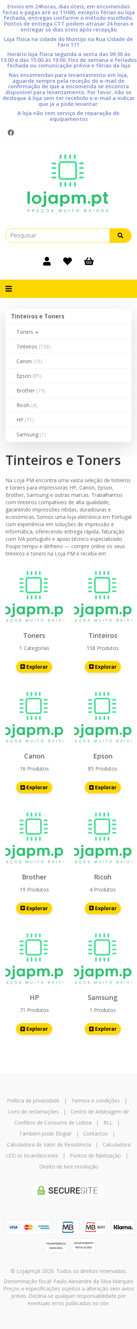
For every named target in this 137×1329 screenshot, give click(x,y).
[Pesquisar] (121, 235)
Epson (29, 375)
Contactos (95, 1133)
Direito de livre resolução (68, 1166)
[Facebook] (10, 132)
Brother (30, 390)
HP (25, 419)
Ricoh (26, 405)
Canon (29, 361)
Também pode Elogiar (45, 1133)
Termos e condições (95, 1100)
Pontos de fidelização (95, 1155)
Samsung (31, 434)
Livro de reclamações (33, 1111)
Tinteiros (33, 346)
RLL (108, 1122)
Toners (25, 331)
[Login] (47, 261)
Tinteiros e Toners (37, 316)
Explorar (36, 666)
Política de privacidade (33, 1100)
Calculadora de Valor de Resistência (49, 1144)
